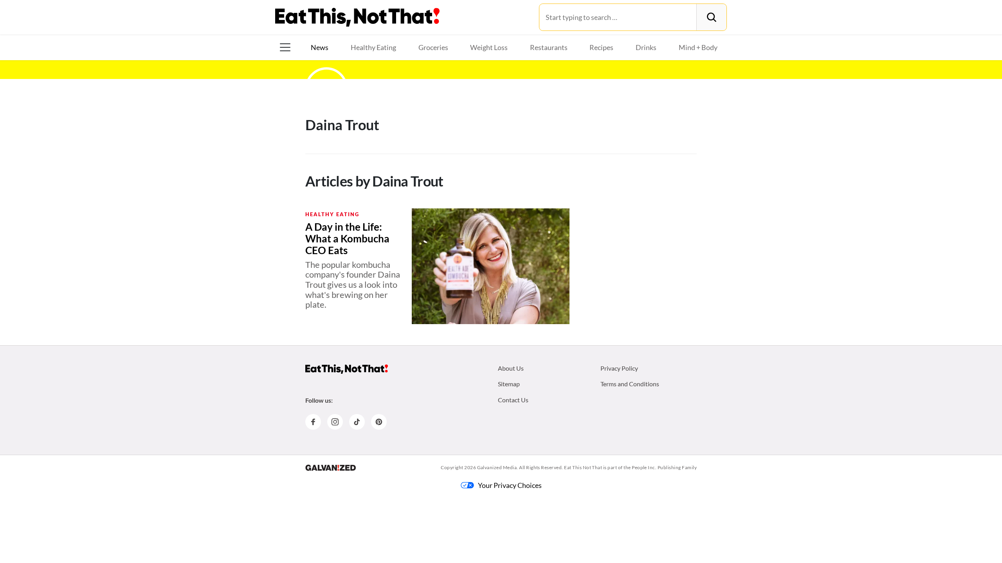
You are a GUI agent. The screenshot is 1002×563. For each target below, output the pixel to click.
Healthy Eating (373, 47)
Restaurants (549, 47)
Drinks (646, 47)
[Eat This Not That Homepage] (357, 17)
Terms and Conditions (629, 383)
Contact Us (513, 399)
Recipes (601, 47)
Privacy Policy (619, 368)
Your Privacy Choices (510, 485)
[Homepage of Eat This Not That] (346, 369)
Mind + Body (698, 47)
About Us (511, 368)
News (319, 47)
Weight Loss (489, 47)
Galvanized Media (497, 467)
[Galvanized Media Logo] (330, 467)
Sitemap (509, 383)
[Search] (711, 17)
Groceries (433, 47)
